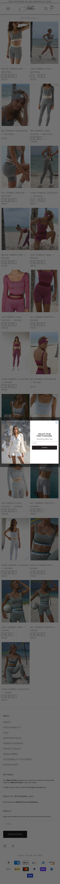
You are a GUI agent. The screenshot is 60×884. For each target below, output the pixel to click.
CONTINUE (44, 447)
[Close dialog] (56, 422)
